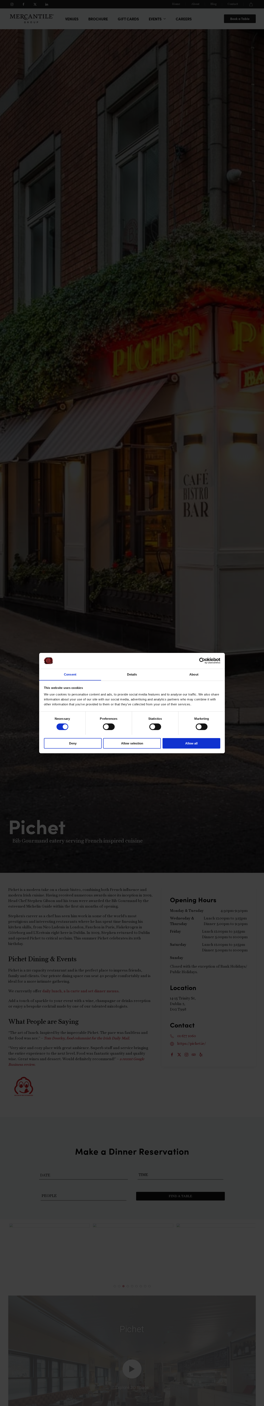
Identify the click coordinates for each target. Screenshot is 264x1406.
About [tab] (193, 674)
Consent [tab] (70, 674)
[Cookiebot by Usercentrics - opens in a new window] (202, 661)
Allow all (191, 743)
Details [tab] (132, 674)
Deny (73, 743)
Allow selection (132, 743)
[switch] (109, 726)
